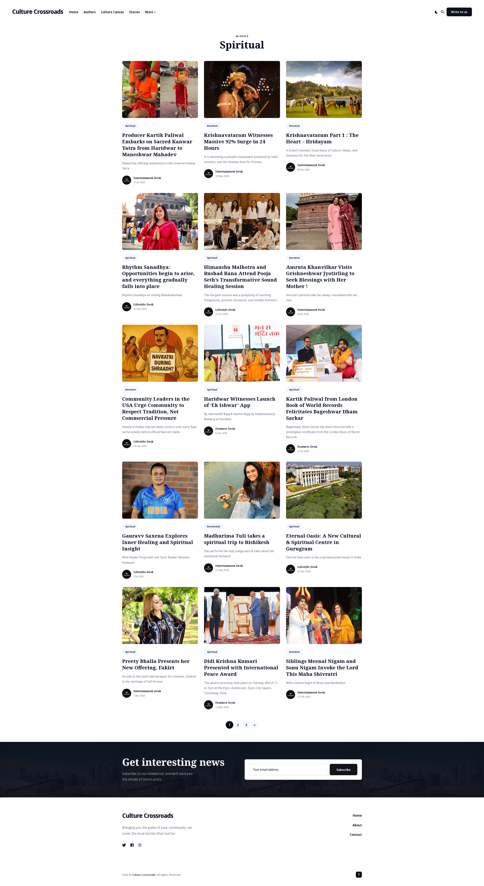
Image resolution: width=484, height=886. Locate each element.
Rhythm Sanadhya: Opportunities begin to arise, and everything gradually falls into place (158, 277)
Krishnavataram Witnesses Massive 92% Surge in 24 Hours (238, 141)
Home (73, 12)
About (357, 825)
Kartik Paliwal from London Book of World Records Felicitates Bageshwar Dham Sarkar (322, 408)
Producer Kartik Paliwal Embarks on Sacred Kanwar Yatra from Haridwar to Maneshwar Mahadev (157, 145)
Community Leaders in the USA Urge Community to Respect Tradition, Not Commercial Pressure (156, 408)
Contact (356, 834)
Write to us (459, 12)
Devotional (213, 526)
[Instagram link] (139, 845)
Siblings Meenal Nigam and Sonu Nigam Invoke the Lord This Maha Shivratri (322, 667)
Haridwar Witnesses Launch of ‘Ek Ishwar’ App (239, 402)
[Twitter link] (124, 845)
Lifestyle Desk (143, 304)
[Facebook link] (132, 845)
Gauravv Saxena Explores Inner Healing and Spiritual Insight (157, 542)
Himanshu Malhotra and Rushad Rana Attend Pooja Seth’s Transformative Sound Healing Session (240, 277)
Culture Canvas (112, 12)
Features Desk (225, 428)
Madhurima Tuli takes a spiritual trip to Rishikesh (236, 539)
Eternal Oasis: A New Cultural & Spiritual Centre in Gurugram (323, 542)
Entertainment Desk (147, 178)
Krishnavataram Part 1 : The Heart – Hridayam (322, 138)
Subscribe (344, 770)
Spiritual (130, 125)
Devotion (212, 125)
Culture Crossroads (37, 11)
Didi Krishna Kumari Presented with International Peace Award (241, 667)
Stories (134, 12)
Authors (90, 12)
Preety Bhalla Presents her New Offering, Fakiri (156, 664)
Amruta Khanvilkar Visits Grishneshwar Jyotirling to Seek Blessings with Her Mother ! (320, 277)
